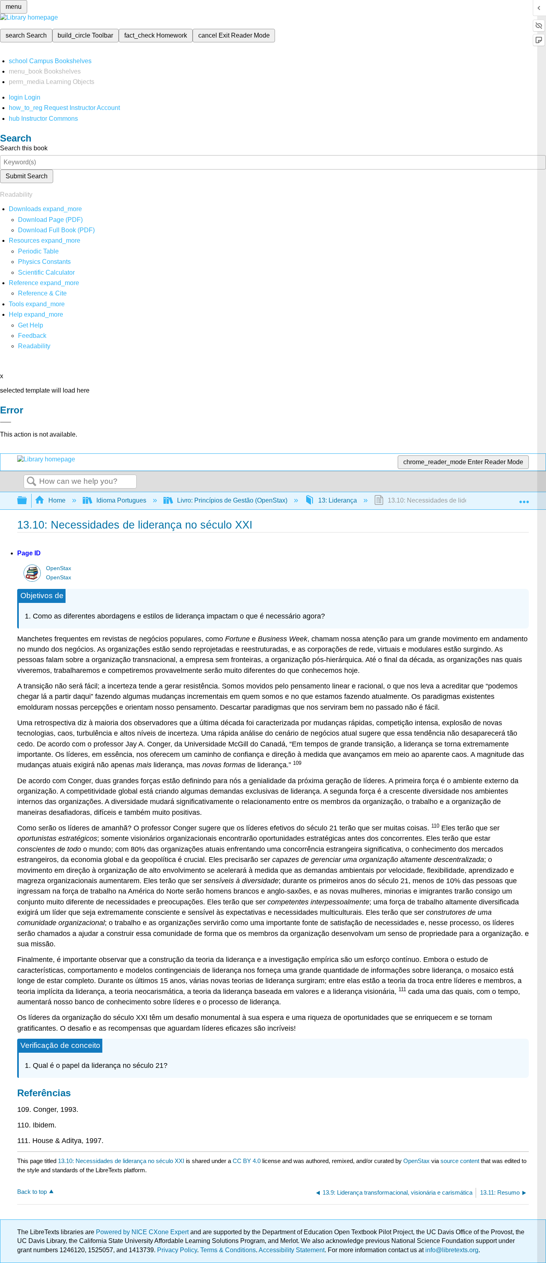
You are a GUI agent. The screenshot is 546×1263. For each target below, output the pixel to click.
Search (32, 482)
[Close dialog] (5, 422)
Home (57, 500)
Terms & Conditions (228, 1250)
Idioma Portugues (121, 500)
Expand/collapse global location (524, 498)
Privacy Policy (177, 1250)
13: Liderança (338, 500)
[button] (32, 335)
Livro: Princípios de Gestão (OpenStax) (232, 500)
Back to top (32, 1191)
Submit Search (27, 176)
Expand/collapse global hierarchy (27, 500)
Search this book (24, 148)
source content (459, 1160)
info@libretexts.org (451, 1250)
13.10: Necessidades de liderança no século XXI (121, 1160)
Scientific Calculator (46, 272)
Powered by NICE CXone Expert (143, 1232)
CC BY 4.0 (247, 1160)
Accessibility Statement (292, 1250)
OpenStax (58, 568)
